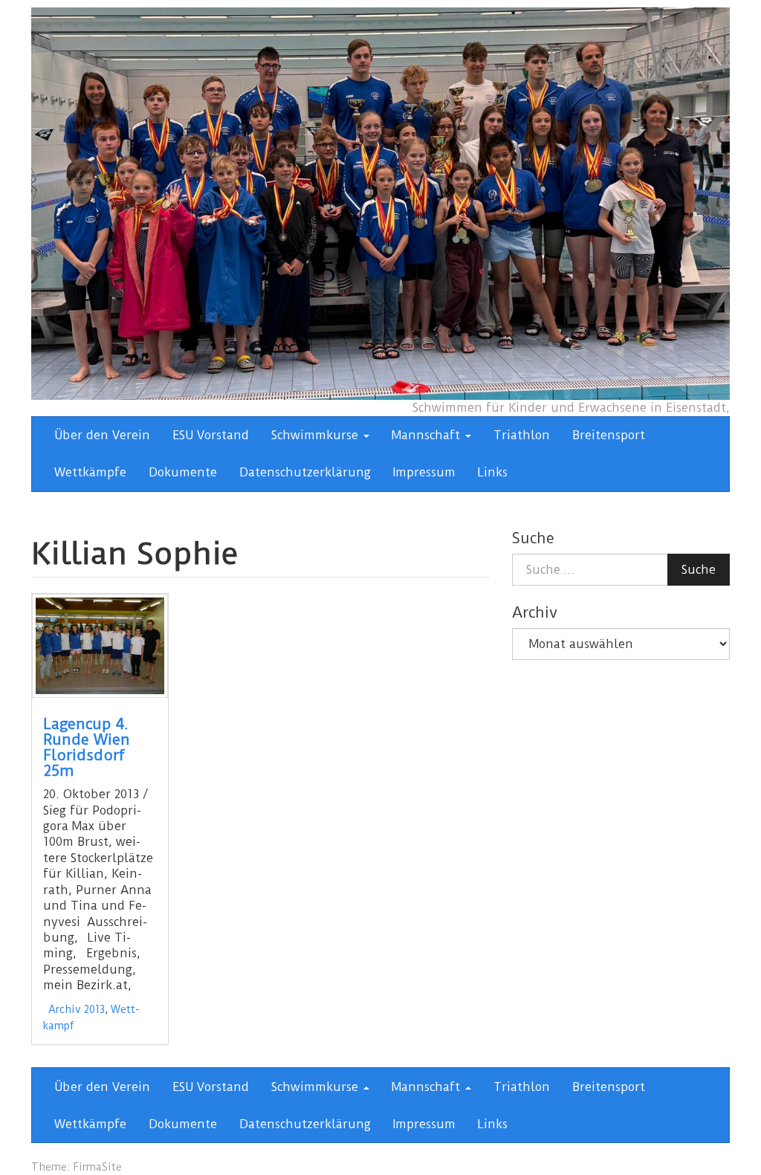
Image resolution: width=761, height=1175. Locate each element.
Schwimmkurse (316, 435)
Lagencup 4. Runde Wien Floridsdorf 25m (86, 747)
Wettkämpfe (90, 472)
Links (493, 472)
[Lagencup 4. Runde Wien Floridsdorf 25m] (100, 646)
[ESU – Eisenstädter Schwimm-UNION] (380, 202)
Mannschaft (428, 435)
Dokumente (183, 472)
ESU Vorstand (210, 435)
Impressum (424, 472)
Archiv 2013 (76, 1009)
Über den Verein (102, 435)
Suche (698, 570)
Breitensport (608, 435)
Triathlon (521, 435)
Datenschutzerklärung (305, 472)
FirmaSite (97, 1167)
